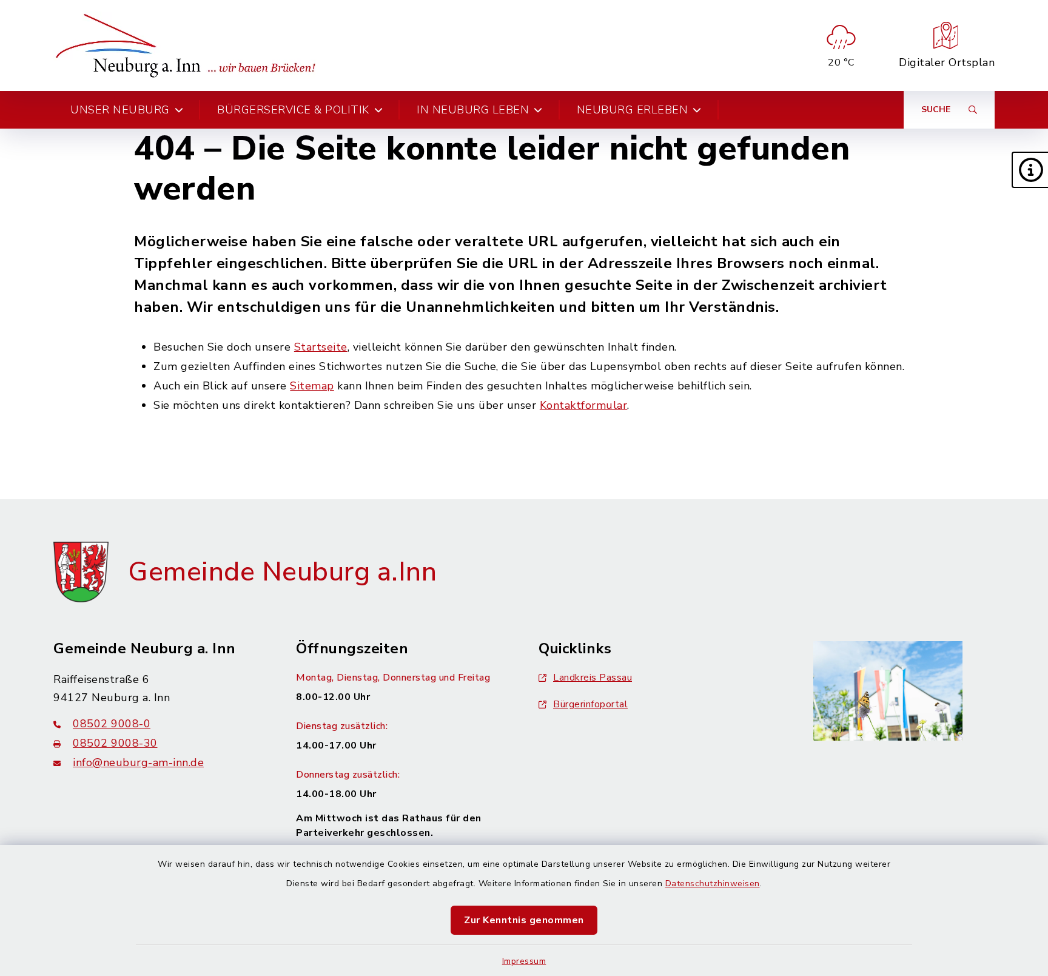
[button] (1030, 170)
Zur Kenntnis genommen (524, 920)
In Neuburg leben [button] (473, 110)
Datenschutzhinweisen (712, 883)
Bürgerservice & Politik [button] (293, 110)
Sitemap (312, 386)
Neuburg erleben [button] (632, 110)
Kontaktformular (584, 405)
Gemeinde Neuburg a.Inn (282, 572)
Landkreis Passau (592, 677)
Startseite (321, 347)
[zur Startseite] (189, 45)
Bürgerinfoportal (590, 704)
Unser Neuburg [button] (120, 110)
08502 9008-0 (111, 723)
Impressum (524, 961)
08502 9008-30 (115, 743)
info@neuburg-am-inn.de (138, 762)
